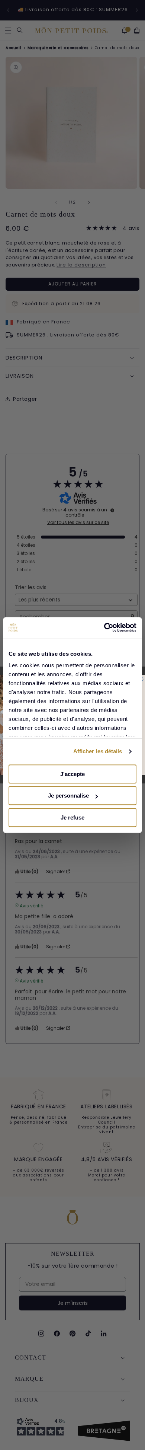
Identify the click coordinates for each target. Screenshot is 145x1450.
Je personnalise (68, 795)
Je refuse (72, 817)
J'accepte (72, 774)
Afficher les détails (97, 751)
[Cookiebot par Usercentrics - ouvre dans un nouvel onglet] (104, 627)
